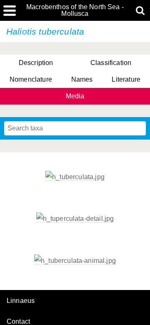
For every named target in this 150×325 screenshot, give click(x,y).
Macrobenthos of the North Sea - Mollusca (75, 10)
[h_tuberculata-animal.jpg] (75, 261)
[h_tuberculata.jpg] (75, 177)
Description (36, 62)
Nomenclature (31, 79)
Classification (110, 62)
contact (18, 321)
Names (82, 79)
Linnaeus (21, 301)
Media (75, 96)
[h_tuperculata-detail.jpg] (75, 218)
